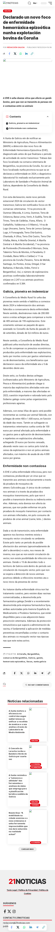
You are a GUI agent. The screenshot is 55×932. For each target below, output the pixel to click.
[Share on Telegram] (37, 927)
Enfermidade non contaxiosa (23, 128)
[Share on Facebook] (9, 53)
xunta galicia (40, 661)
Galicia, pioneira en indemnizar (24, 123)
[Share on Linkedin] (26, 53)
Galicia (31, 658)
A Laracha (36, 767)
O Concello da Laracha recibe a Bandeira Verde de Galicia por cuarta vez (18, 753)
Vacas (29, 661)
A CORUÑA (35, 764)
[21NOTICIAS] (10, 3)
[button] (29, 3)
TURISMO (35, 805)
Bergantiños (33, 654)
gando (40, 658)
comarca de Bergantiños (15, 658)
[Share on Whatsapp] (20, 53)
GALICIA (7, 11)
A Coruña (21, 654)
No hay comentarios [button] (38, 685)
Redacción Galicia (16, 47)
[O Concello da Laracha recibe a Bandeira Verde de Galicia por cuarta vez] (38, 757)
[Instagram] (14, 911)
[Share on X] (15, 53)
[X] (9, 911)
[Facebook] (5, 911)
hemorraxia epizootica (14, 661)
